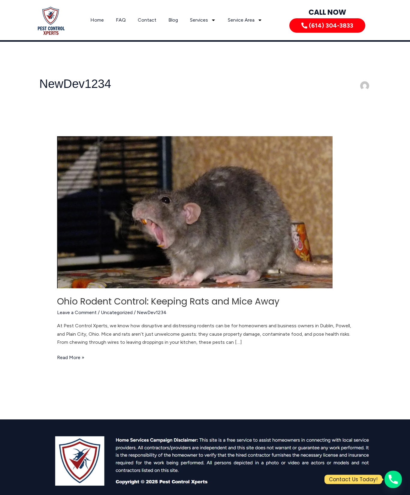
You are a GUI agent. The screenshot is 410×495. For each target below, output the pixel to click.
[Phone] (393, 479)
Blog (173, 20)
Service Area (241, 20)
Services (199, 20)
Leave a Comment (77, 312)
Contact (147, 20)
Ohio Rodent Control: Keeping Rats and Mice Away (168, 301)
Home (97, 20)
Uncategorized (117, 312)
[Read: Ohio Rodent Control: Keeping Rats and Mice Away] (195, 212)
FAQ (121, 20)
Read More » (70, 356)
